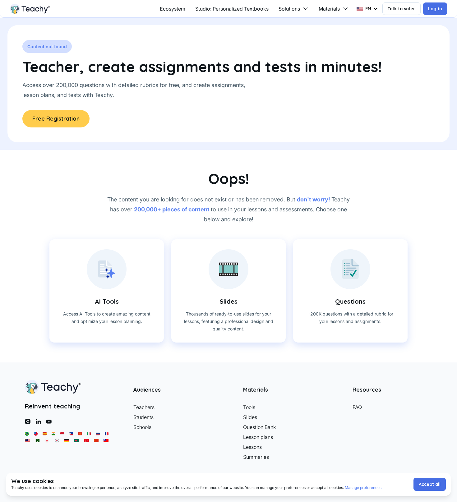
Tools (249, 407)
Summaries (256, 457)
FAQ (357, 407)
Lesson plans (258, 437)
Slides (250, 417)
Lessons (252, 447)
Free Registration (56, 118)
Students (143, 417)
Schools (142, 427)
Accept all (430, 484)
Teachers (144, 407)
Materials (329, 9)
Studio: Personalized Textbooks (232, 9)
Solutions (289, 9)
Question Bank (259, 427)
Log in (435, 9)
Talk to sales (401, 9)
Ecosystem (172, 9)
